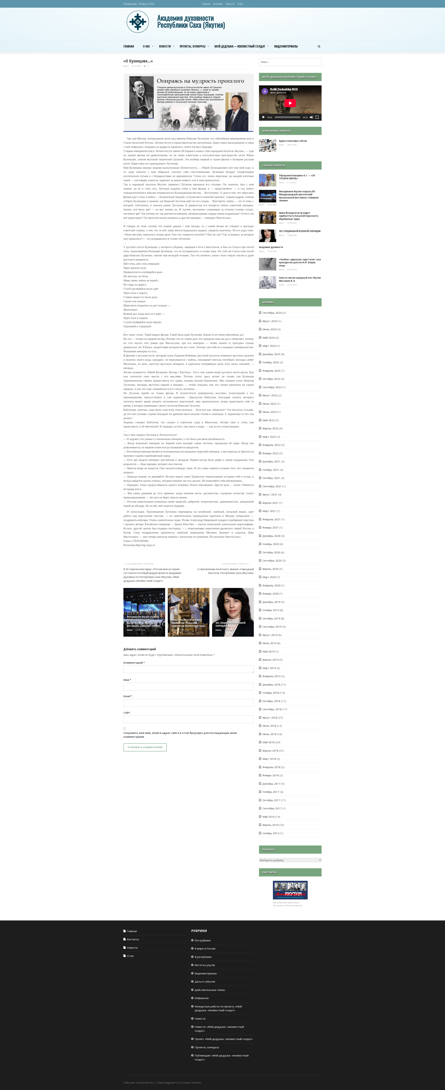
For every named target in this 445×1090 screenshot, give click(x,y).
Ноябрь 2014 (270, 833)
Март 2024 (269, 345)
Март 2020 (269, 577)
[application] (290, 103)
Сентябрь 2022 (272, 387)
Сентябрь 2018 (272, 709)
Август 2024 (269, 321)
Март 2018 (269, 758)
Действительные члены (210, 990)
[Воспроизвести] (263, 117)
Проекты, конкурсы (192, 46)
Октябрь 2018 (271, 701)
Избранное (202, 998)
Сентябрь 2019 (272, 626)
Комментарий (134, 662)
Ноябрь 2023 (270, 362)
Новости (230, 4)
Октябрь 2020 (271, 552)
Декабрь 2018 (271, 684)
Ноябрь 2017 (270, 792)
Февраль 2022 (271, 445)
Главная (206, 4)
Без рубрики (203, 940)
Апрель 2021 (270, 502)
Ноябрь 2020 (270, 544)
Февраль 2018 (271, 767)
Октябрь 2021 (271, 478)
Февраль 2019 (271, 676)
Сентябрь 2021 (272, 486)
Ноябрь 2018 (270, 692)
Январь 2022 (270, 453)
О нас (240, 4)
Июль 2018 (269, 725)
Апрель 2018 (270, 750)
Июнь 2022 (269, 412)
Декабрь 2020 (271, 536)
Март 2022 (269, 436)
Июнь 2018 (269, 734)
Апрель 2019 (270, 659)
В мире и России (205, 948)
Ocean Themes (192, 1082)
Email (127, 696)
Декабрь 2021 (271, 461)
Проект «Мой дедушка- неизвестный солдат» (224, 1039)
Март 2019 (269, 668)
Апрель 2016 (270, 825)
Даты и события (205, 981)
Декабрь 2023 (271, 354)
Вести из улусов (205, 965)
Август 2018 (269, 717)
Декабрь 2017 (271, 783)
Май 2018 (268, 742)
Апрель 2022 (270, 428)
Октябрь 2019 (271, 618)
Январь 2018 (270, 775)
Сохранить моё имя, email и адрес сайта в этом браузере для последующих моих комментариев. (180, 735)
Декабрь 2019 (271, 602)
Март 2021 (269, 511)
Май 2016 (268, 816)
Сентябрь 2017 (272, 808)
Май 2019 (268, 651)
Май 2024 (268, 337)
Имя (127, 680)
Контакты (218, 4)
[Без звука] (311, 117)
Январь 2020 (270, 593)
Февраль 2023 (271, 370)
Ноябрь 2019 (270, 610)
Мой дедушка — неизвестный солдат (240, 46)
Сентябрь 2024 (272, 312)
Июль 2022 (269, 403)
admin (126, 66)
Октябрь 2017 (271, 800)
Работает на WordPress (138, 1082)
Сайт (126, 712)
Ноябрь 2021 (270, 469)
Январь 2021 (270, 527)
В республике (203, 957)
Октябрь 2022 (271, 378)
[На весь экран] (317, 117)
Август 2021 (269, 494)
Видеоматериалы (286, 46)
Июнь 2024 (269, 329)
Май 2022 (268, 420)
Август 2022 (269, 395)
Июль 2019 (269, 643)
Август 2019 (269, 635)
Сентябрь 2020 (272, 560)
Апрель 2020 (270, 569)
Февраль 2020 (271, 585)
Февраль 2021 (271, 519)
